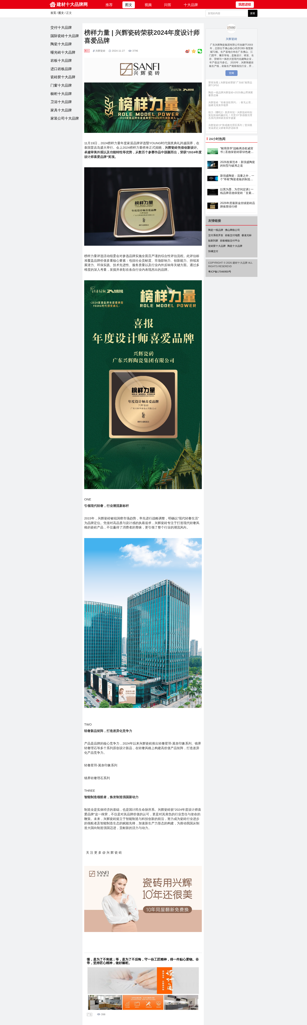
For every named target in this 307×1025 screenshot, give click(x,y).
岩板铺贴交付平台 (230, 240)
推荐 (109, 5)
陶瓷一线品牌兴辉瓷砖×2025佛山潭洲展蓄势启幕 (230, 94)
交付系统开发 (215, 235)
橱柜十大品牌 (61, 94)
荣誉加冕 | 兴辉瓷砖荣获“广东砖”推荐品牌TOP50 (230, 84)
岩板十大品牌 (61, 60)
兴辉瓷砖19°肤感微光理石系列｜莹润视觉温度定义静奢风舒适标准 (230, 126)
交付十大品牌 (61, 27)
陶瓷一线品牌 (215, 229)
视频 (148, 5)
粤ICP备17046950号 (219, 271)
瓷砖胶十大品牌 (62, 77)
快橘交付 (213, 251)
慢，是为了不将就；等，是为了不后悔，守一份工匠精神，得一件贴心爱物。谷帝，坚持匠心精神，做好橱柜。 (143, 961)
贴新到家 (213, 240)
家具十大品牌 (61, 110)
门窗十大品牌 (61, 85)
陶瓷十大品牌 (61, 44)
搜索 (252, 13)
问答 (167, 5)
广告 (89, 1014)
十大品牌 (191, 5)
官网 (231, 73)
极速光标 (247, 235)
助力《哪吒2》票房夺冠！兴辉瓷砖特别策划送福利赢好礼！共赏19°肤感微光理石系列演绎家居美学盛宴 (230, 115)
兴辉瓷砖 (100, 50)
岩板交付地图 (232, 235)
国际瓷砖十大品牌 (64, 36)
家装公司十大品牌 (64, 118)
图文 (128, 5)
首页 (53, 12)
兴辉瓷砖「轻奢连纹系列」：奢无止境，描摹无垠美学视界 (230, 104)
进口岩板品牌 (61, 69)
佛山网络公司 (232, 229)
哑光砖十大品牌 (62, 52)
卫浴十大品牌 (61, 102)
